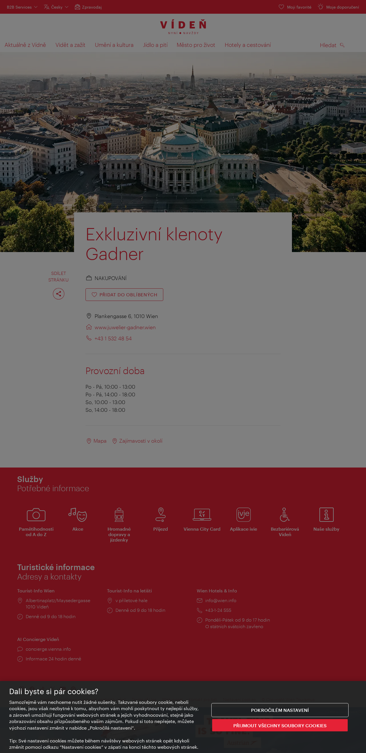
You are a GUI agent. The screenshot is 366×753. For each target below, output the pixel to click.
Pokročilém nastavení (280, 710)
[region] (183, 717)
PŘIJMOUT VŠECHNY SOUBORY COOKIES (280, 725)
